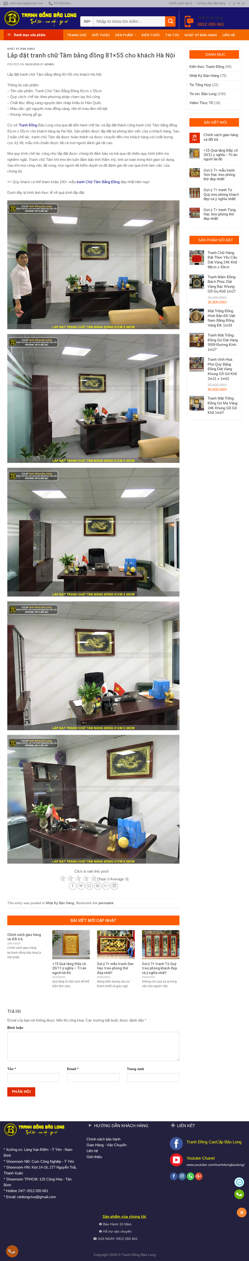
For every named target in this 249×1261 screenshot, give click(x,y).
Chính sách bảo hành (103, 1139)
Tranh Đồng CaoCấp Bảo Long (214, 1141)
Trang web (135, 1069)
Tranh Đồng (131, 1255)
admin (49, 64)
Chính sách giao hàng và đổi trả (221, 137)
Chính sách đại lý (180, 3)
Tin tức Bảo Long (202, 94)
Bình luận (15, 1028)
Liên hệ (228, 35)
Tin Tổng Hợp (200, 85)
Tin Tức (172, 35)
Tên (11, 1069)
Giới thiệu (101, 35)
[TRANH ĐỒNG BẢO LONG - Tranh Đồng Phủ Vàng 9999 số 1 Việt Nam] (40, 18)
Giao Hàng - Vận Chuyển (106, 1145)
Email (72, 1069)
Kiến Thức (151, 35)
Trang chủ (76, 35)
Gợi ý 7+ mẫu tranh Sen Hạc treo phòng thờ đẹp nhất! (219, 174)
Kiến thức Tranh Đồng (206, 67)
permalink (106, 903)
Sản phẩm (124, 35)
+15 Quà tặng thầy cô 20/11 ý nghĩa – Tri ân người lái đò (221, 154)
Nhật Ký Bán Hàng (201, 35)
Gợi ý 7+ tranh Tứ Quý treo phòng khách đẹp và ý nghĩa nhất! (221, 194)
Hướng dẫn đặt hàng (211, 3)
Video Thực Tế (201, 103)
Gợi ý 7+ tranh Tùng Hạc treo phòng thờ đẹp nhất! (220, 214)
